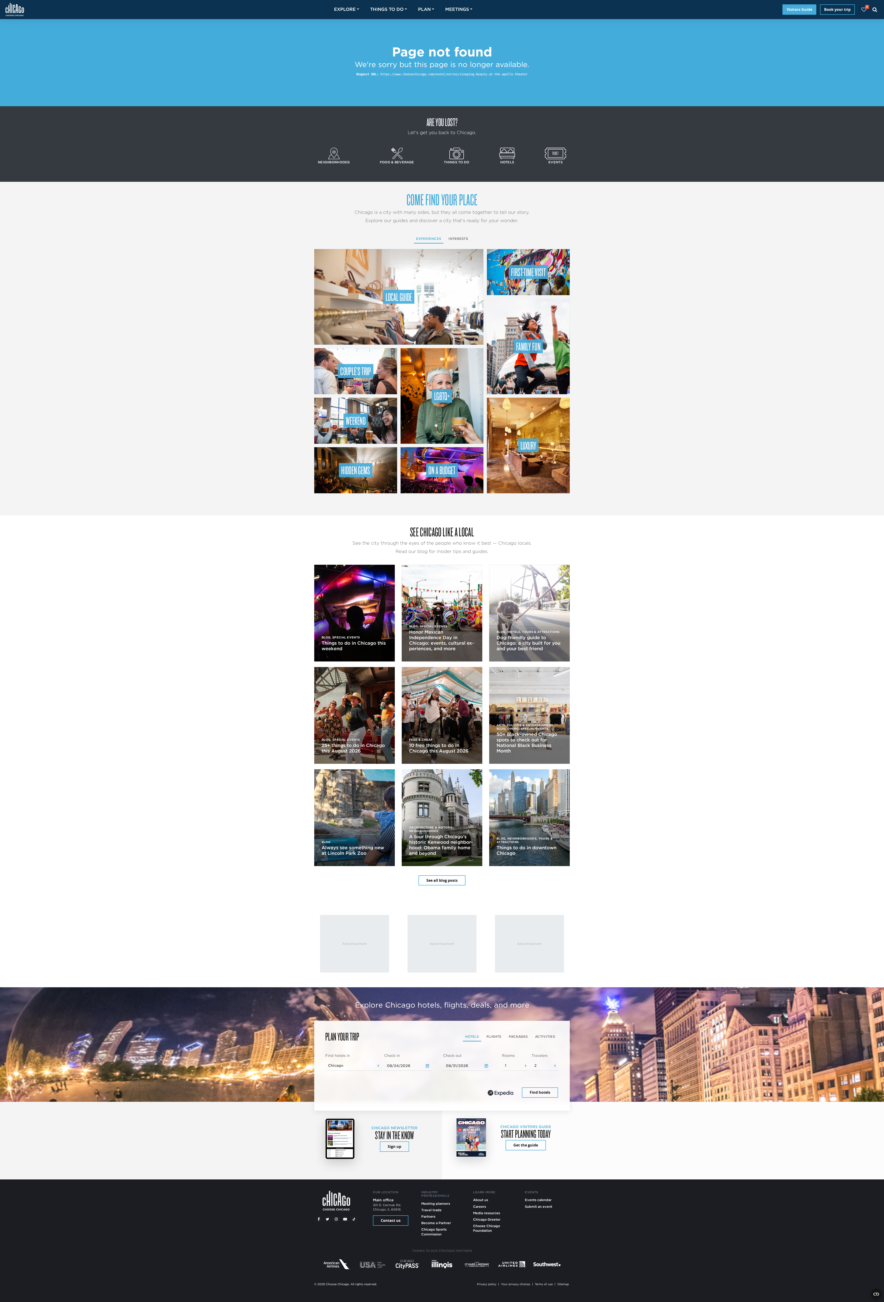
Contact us (391, 1220)
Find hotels (540, 1092)
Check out (452, 1055)
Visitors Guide (799, 9)
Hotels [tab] (472, 1036)
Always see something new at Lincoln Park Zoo (353, 850)
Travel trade (431, 1210)
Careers (479, 1206)
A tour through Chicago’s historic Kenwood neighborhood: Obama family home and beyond (441, 845)
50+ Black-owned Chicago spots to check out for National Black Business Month (527, 743)
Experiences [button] (428, 239)
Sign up (394, 1146)
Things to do (456, 162)
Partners (428, 1216)
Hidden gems (355, 470)
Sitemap (563, 1284)
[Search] (874, 9)
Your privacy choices (515, 1284)
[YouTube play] (345, 1219)
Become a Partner (436, 1223)
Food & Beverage (397, 162)
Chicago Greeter (486, 1219)
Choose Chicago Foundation (486, 1228)
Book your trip (837, 9)
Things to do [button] (387, 9)
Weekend (356, 420)
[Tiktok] (354, 1219)
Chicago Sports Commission (434, 1231)
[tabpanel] (442, 1075)
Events (555, 162)
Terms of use (544, 1284)
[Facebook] (318, 1219)
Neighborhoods (334, 162)
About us (480, 1200)
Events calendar (538, 1200)
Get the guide (525, 1145)
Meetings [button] (457, 9)
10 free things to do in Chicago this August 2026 (438, 748)
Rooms (508, 1055)
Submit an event (538, 1206)
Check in (392, 1055)
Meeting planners (435, 1203)
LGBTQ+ (442, 396)
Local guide (399, 297)
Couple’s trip (355, 371)
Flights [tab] (493, 1036)
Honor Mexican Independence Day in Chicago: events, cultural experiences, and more (441, 640)
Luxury (528, 445)
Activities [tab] (545, 1036)
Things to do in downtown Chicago (526, 850)
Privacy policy (486, 1284)
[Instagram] (336, 1219)
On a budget (442, 470)
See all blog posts (442, 880)
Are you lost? (442, 122)
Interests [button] (458, 239)
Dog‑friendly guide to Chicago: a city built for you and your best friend (528, 643)
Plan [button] (424, 9)
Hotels (507, 162)
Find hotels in (337, 1055)
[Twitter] (327, 1219)
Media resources (486, 1213)
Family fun (528, 346)
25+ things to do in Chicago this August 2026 (353, 748)
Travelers (540, 1055)
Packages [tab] (518, 1036)
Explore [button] (345, 9)
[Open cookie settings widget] (876, 1294)
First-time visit (528, 272)
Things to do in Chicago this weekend (354, 645)
